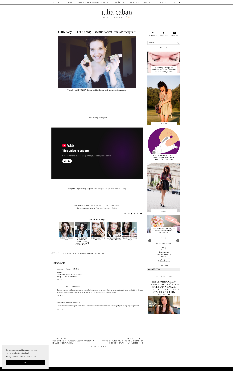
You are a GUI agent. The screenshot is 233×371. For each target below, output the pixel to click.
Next (177, 240)
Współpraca (119, 2)
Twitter (114, 208)
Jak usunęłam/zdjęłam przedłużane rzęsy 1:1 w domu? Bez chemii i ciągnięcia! (164, 70)
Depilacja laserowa (164, 261)
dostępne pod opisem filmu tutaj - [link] (112, 188)
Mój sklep (68, 2)
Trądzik (163, 250)
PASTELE (164, 124)
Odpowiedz (62, 280)
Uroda (147, 2)
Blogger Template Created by (122, 369)
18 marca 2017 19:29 (73, 302)
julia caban (116, 12)
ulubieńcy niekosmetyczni (89, 253)
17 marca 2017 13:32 (73, 287)
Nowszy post (72, 340)
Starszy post (122, 340)
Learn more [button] (31, 356)
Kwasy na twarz (164, 252)
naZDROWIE (115, 205)
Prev (149, 240)
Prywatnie (161, 2)
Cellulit (163, 256)
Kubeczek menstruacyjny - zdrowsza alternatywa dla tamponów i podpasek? (164, 157)
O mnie (56, 2)
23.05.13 (163, 211)
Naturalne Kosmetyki (164, 254)
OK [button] (25, 363)
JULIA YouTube (96, 205)
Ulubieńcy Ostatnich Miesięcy (129, 239)
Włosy (164, 248)
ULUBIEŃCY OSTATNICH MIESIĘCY (98, 239)
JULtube (106, 205)
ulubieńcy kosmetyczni (67, 253)
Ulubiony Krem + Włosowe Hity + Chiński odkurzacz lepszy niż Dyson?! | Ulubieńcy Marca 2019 (82, 241)
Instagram (107, 208)
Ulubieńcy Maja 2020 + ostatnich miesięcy (114, 239)
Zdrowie (133, 2)
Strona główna (97, 347)
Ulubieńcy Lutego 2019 (66, 239)
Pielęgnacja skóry (164, 259)
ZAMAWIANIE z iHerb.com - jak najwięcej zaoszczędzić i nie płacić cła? (163, 230)
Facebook (99, 208)
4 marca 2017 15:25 (72, 269)
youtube (104, 253)
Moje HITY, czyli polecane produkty (94, 2)
